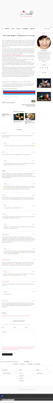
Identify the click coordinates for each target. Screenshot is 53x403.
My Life (12, 28)
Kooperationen (21, 375)
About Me (32, 28)
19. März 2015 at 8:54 (5, 260)
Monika (5, 160)
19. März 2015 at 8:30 (6, 206)
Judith (8, 55)
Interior (18, 33)
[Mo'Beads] (26, 13)
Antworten (33, 143)
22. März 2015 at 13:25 (5, 301)
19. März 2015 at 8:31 (6, 225)
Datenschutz (21, 380)
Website (26, 327)
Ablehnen (4, 399)
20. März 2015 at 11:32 (7, 272)
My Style (18, 28)
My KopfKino (25, 28)
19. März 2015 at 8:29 (6, 184)
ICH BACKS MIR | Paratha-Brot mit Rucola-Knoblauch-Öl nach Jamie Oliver (30, 122)
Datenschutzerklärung (10, 399)
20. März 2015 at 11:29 (7, 249)
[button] (4, 91)
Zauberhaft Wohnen (6, 259)
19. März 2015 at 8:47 (5, 235)
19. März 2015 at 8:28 (6, 161)
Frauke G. (4, 213)
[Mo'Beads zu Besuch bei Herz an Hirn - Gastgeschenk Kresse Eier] (33, 101)
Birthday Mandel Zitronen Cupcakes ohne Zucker (7, 115)
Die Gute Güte (5, 300)
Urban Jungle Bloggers (14, 96)
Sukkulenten (7, 96)
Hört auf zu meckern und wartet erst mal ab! (18, 121)
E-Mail (15, 327)
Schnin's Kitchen (5, 234)
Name (3, 327)
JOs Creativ (4, 132)
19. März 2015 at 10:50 (5, 282)
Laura (3, 151)
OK (2, 399)
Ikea (3, 96)
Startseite (7, 28)
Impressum (21, 378)
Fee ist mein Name (5, 281)
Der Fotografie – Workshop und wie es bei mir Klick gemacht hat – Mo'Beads (15, 315)
